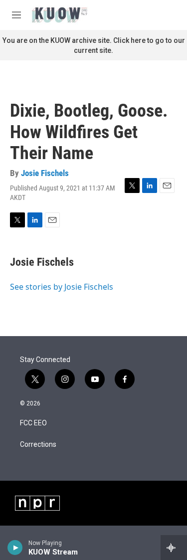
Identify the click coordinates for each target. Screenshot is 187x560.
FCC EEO (33, 423)
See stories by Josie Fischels (61, 286)
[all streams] (174, 547)
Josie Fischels (45, 173)
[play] (15, 548)
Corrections (38, 444)
